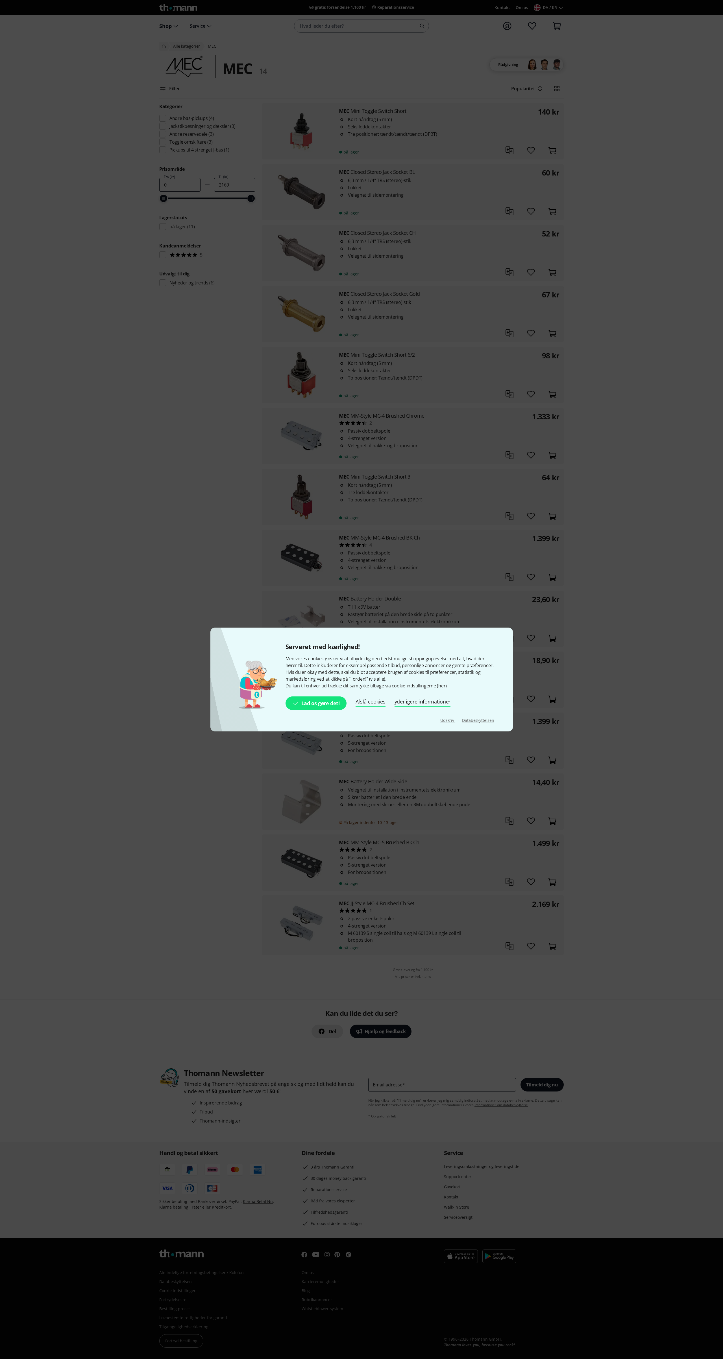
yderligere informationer (422, 701)
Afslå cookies (371, 701)
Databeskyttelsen (478, 720)
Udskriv (447, 720)
